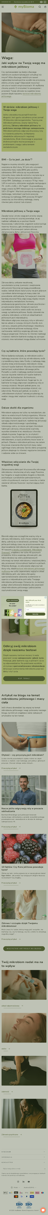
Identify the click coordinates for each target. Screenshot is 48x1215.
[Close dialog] (45, 597)
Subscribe (35, 614)
